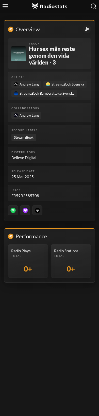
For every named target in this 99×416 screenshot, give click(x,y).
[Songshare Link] (87, 29)
